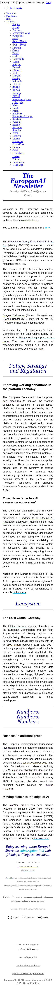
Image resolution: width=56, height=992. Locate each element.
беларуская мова (21, 33)
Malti (15, 105)
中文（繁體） (19, 44)
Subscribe (11, 13)
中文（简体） (19, 41)
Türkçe (15, 156)
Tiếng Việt (17, 164)
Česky (15, 50)
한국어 (16, 96)
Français (16, 64)
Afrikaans (17, 30)
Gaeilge (16, 78)
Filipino (16, 159)
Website (30, 918)
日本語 (16, 89)
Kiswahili (17, 127)
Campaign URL (8, 2)
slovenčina (17, 141)
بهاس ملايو (17, 102)
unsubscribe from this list (28, 965)
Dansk (15, 53)
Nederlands (18, 59)
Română (16, 119)
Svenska (16, 130)
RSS (8, 18)
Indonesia (17, 81)
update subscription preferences (28, 973)
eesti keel (16, 56)
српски (16, 147)
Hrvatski (16, 47)
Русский (16, 122)
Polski (15, 110)
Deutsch (16, 67)
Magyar (16, 75)
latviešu (16, 138)
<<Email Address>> (28, 949)
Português (17, 113)
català (15, 38)
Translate (10, 21)
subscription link (32, 851)
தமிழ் (15, 149)
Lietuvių (16, 136)
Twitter (14, 8)
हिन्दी (14, 73)
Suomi (15, 61)
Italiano (16, 86)
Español (16, 124)
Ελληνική (17, 70)
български (17, 35)
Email (45, 918)
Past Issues (11, 16)
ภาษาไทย (17, 153)
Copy (48, 2)
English (16, 24)
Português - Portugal (22, 116)
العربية (15, 27)
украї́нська (18, 162)
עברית (15, 133)
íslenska (16, 84)
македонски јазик (21, 99)
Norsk (15, 108)
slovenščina (18, 144)
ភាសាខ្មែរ (16, 93)
